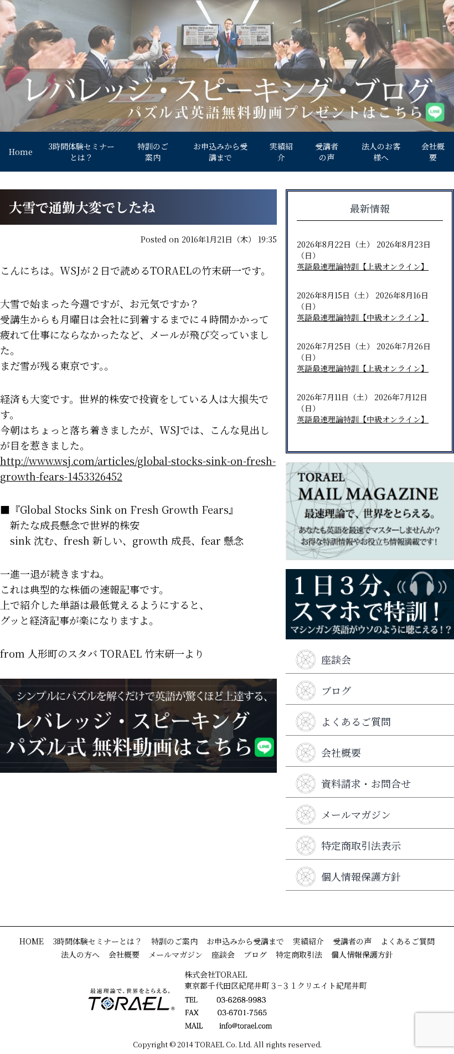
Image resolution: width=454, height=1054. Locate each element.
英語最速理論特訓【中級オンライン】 (363, 317)
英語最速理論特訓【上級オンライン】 (363, 266)
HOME (31, 941)
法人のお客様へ (381, 152)
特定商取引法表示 (361, 845)
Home (21, 151)
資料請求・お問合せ (366, 783)
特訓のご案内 (152, 152)
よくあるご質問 (356, 721)
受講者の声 (326, 152)
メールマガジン (356, 814)
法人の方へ (80, 954)
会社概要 (433, 152)
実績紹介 (281, 152)
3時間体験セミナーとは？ (81, 152)
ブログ (336, 690)
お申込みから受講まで (220, 152)
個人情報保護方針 (361, 876)
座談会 (336, 659)
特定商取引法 (299, 954)
